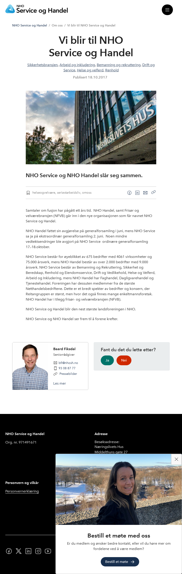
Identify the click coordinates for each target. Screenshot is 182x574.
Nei (124, 360)
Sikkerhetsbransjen (42, 65)
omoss (86, 193)
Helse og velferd (90, 70)
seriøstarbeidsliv (68, 193)
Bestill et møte (116, 562)
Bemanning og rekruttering (118, 65)
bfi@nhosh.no (68, 363)
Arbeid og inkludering (77, 65)
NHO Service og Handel (29, 25)
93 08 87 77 (67, 368)
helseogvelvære (43, 193)
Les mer (59, 383)
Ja (107, 360)
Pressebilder (68, 374)
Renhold (112, 70)
